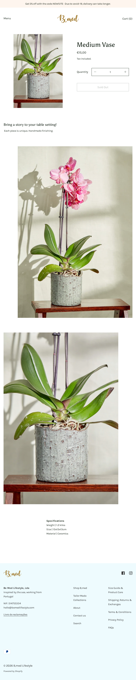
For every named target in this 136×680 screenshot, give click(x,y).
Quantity (82, 71)
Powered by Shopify (13, 671)
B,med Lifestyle (22, 665)
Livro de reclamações (15, 614)
